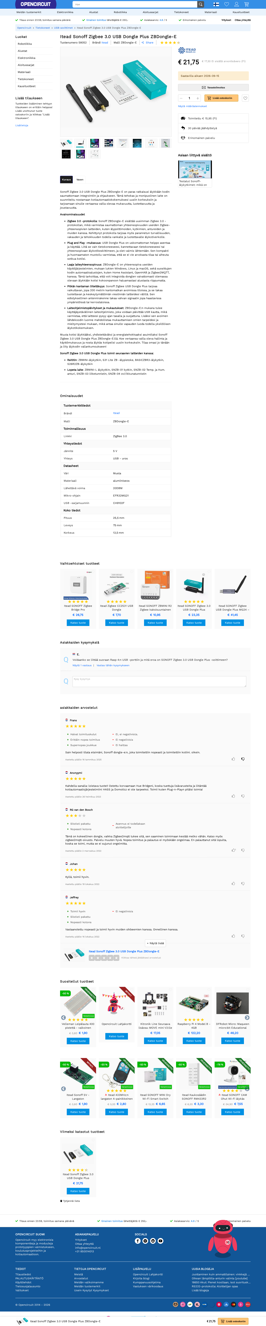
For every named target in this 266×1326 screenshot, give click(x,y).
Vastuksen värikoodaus (148, 1286)
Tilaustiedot (23, 1274)
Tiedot (20, 1269)
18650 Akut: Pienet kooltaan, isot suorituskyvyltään (221, 1282)
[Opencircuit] (35, 4)
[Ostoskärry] (244, 4)
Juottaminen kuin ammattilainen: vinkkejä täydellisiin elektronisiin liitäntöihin (221, 1274)
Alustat (93, 12)
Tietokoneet (181, 12)
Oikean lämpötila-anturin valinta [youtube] (220, 1278)
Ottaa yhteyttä (243, 20)
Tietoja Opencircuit (90, 1269)
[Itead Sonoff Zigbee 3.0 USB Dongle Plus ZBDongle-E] (66, 143)
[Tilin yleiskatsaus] (234, 4)
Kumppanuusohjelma (147, 1282)
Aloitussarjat (150, 12)
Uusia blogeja (203, 1269)
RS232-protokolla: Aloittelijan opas (215, 1286)
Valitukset (22, 1290)
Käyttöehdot (23, 1282)
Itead (116, 413)
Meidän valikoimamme (89, 1282)
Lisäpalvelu (142, 1269)
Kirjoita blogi (141, 1278)
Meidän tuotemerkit (28, 12)
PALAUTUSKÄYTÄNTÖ (29, 1278)
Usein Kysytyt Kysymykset (91, 1290)
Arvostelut (81, 1278)
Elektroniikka (65, 12)
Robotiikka (120, 12)
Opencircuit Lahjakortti (148, 1274)
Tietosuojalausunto (27, 1286)
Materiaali (211, 12)
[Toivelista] (224, 4)
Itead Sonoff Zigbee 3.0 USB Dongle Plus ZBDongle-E (124, 951)
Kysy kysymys (82, 678)
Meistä (78, 1274)
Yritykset (226, 20)
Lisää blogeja (200, 1290)
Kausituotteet (241, 12)
